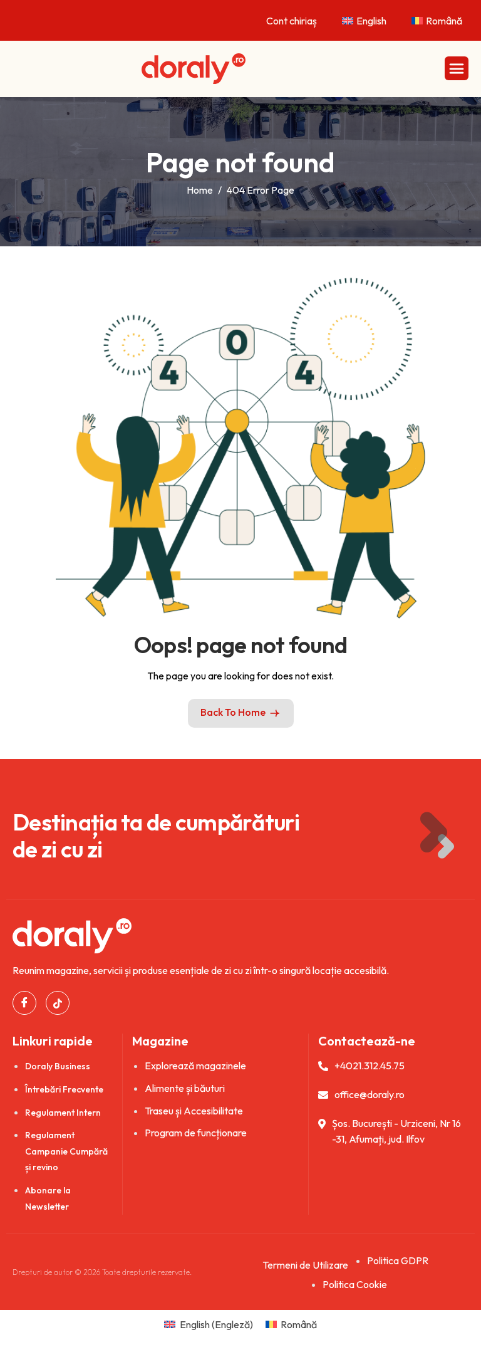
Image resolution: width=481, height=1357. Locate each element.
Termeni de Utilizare (305, 1265)
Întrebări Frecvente (64, 1089)
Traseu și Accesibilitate (194, 1110)
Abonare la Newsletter (48, 1198)
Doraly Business (57, 1066)
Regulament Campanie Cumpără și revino (66, 1151)
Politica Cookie (355, 1284)
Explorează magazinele (195, 1065)
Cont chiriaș (291, 20)
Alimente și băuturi (185, 1088)
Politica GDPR (397, 1260)
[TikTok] (58, 1003)
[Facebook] (24, 1003)
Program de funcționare (196, 1132)
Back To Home (233, 712)
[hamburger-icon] (456, 68)
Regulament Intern (63, 1112)
